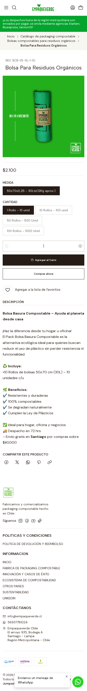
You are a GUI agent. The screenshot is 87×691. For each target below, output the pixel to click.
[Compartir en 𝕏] (17, 463)
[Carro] (80, 8)
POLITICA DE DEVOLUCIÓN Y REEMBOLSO (33, 544)
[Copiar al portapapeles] (49, 463)
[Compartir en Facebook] (6, 463)
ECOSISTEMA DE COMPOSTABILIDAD (29, 580)
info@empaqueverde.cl (25, 616)
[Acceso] (72, 8)
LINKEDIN (9, 598)
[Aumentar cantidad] (80, 246)
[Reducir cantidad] (6, 246)
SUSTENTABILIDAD (16, 592)
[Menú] (6, 8)
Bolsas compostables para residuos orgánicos (41, 41)
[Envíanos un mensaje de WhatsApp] (77, 681)
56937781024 (18, 622)
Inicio (11, 36)
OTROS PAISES (13, 586)
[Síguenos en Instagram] (20, 520)
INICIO (7, 562)
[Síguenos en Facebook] (27, 520)
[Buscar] (14, 8)
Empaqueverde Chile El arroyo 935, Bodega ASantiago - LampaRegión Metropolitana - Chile (29, 634)
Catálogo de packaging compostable (48, 36)
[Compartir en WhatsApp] (28, 463)
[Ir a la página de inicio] (43, 7)
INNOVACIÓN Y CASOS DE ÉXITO (26, 574)
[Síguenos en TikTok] (39, 520)
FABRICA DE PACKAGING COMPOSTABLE (31, 568)
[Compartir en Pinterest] (39, 463)
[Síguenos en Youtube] (33, 520)
